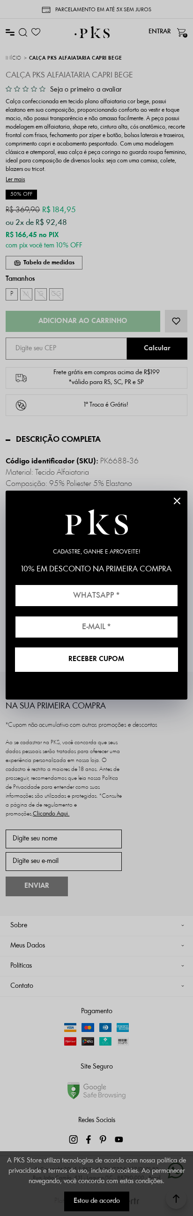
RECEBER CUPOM (96, 659)
